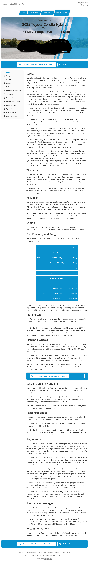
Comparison (9, 72)
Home (23, 13)
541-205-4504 (84, 6)
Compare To (47, 13)
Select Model (34, 13)
